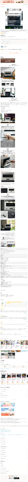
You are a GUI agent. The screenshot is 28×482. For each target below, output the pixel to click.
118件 (9, 364)
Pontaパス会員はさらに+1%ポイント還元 (6, 41)
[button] (26, 362)
